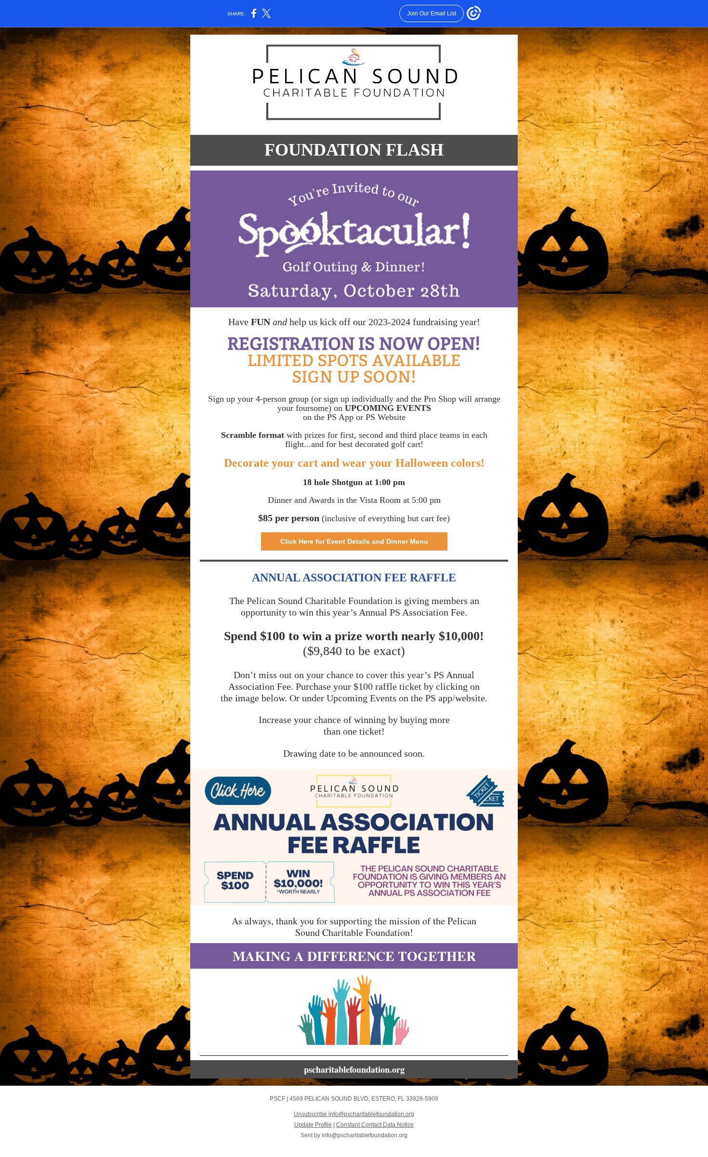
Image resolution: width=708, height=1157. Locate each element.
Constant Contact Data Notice (375, 1124)
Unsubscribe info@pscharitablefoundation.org (354, 1114)
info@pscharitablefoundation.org (364, 1135)
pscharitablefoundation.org (354, 1069)
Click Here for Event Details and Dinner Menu (354, 541)
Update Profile (313, 1124)
